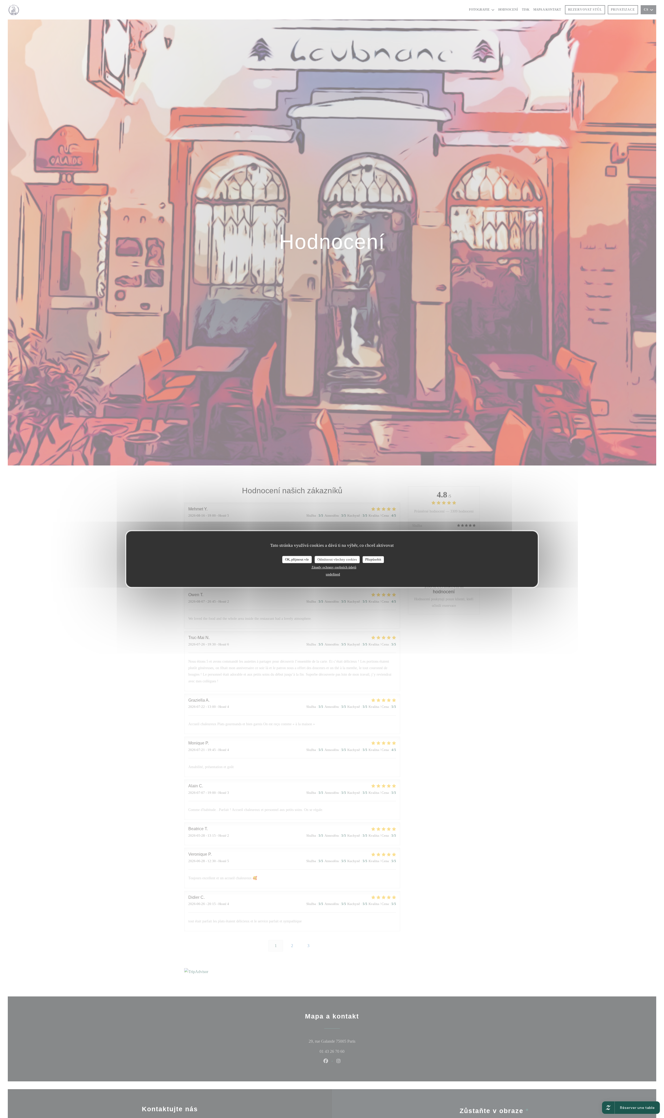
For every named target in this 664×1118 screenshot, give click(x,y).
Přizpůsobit (373, 559)
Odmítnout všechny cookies (337, 559)
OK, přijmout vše (297, 559)
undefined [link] (333, 574)
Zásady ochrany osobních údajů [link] (334, 567)
